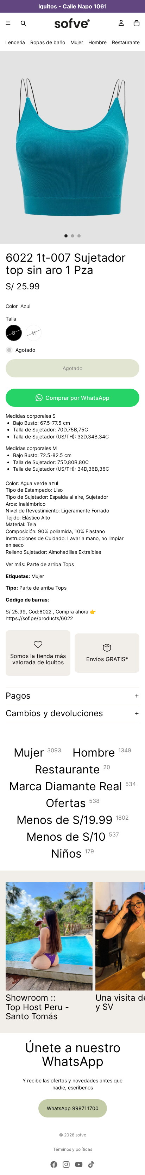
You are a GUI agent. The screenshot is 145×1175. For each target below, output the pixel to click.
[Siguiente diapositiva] (131, 951)
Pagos (18, 696)
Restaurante (126, 42)
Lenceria (15, 42)
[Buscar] (23, 23)
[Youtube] (79, 1164)
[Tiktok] (91, 1164)
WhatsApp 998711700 (73, 1108)
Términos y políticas (72, 1149)
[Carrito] (136, 23)
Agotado (72, 368)
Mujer (76, 42)
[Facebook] (54, 1164)
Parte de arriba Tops (50, 564)
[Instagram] (66, 1164)
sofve (80, 1134)
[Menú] (8, 23)
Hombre (97, 42)
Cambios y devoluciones (54, 713)
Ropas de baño (47, 42)
